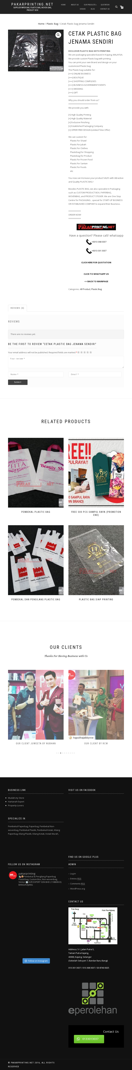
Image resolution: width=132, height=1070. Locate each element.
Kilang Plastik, (25, 833)
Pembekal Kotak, (45, 830)
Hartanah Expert (16, 801)
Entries (75, 878)
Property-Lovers (16, 805)
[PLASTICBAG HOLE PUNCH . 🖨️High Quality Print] (43, 895)
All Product (85, 289)
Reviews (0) (17, 308)
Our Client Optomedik (96, 743)
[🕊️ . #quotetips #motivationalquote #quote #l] (29, 936)
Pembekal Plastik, (28, 830)
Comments (77, 883)
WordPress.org (77, 888)
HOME (63, 5)
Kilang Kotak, (39, 833)
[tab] (17, 308)
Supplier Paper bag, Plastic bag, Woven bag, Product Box (32, 8)
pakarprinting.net (32, 4)
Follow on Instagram (38, 960)
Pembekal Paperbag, (18, 826)
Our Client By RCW (36, 743)
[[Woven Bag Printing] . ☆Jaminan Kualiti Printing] (56, 923)
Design (82, 9)
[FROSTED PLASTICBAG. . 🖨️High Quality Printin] (16, 923)
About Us (75, 5)
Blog (93, 9)
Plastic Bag (52, 23)
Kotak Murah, (52, 833)
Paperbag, (34, 826)
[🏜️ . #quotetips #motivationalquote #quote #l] (56, 909)
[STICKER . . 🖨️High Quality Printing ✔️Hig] (16, 895)
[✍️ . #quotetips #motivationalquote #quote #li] (29, 895)
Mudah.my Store (16, 797)
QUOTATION (105, 5)
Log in (73, 873)
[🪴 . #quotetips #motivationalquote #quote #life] (56, 950)
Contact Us (104, 9)
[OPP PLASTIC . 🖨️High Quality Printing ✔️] (56, 895)
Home (41, 23)
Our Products (89, 5)
